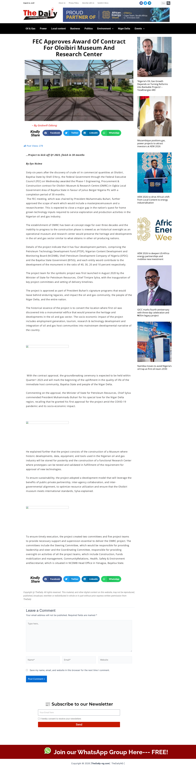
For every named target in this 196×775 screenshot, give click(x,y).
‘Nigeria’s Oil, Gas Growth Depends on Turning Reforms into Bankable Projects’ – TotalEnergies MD (152, 85)
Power (43, 28)
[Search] (168, 3)
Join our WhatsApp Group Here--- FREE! (111, 752)
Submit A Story (103, 3)
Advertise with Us (88, 3)
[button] (52, 133)
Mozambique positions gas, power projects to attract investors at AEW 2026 (151, 143)
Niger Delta (124, 28)
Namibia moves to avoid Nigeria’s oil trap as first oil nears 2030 (154, 367)
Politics (89, 28)
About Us (62, 3)
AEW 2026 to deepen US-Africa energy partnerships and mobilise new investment (153, 256)
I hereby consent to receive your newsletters (60, 718)
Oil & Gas (30, 28)
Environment (104, 28)
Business (75, 28)
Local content (58, 28)
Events (138, 28)
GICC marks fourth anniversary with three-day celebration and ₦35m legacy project (153, 312)
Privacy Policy (74, 3)
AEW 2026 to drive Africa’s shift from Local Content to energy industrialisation (153, 199)
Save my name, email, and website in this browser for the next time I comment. (70, 670)
